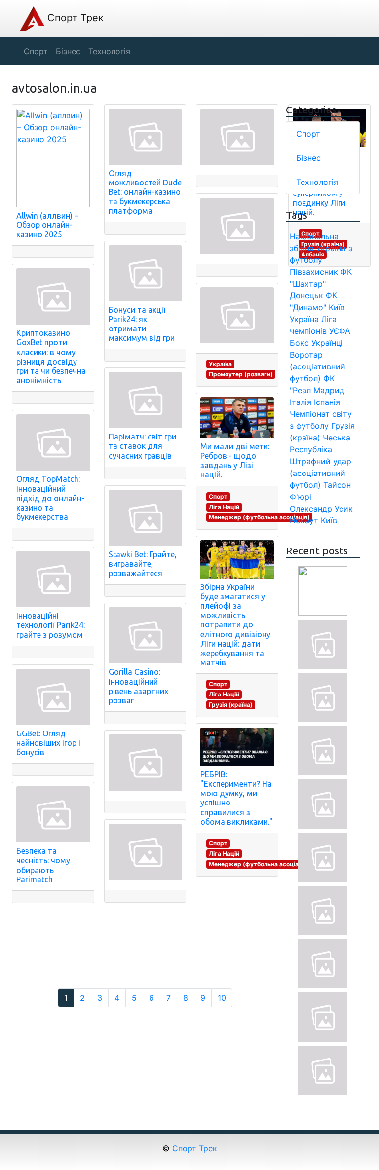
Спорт (218, 496)
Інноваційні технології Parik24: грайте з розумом (50, 625)
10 (222, 998)
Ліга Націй (224, 507)
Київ (329, 520)
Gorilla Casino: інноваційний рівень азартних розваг (138, 686)
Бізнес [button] (68, 51)
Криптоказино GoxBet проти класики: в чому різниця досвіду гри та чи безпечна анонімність (51, 357)
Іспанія (327, 402)
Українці (327, 343)
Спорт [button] (36, 51)
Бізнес (308, 158)
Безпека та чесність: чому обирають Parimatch (43, 865)
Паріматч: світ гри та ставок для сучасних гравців (142, 446)
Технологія (317, 182)
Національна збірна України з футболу (321, 248)
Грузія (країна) (231, 704)
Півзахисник (314, 272)
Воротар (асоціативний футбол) (317, 366)
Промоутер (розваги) (241, 374)
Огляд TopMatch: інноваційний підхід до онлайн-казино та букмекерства (50, 498)
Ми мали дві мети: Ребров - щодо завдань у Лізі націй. (234, 460)
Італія (300, 402)
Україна (220, 363)
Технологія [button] (109, 51)
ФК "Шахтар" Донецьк (321, 283)
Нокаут (304, 520)
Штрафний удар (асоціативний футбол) (320, 473)
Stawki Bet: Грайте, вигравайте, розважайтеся (143, 564)
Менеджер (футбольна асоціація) (259, 517)
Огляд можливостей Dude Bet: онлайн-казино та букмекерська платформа (145, 192)
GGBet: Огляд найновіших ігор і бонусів (48, 743)
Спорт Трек (74, 18)
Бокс (299, 343)
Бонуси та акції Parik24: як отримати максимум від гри (142, 324)
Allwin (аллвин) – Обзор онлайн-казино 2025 (47, 225)
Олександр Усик (321, 508)
